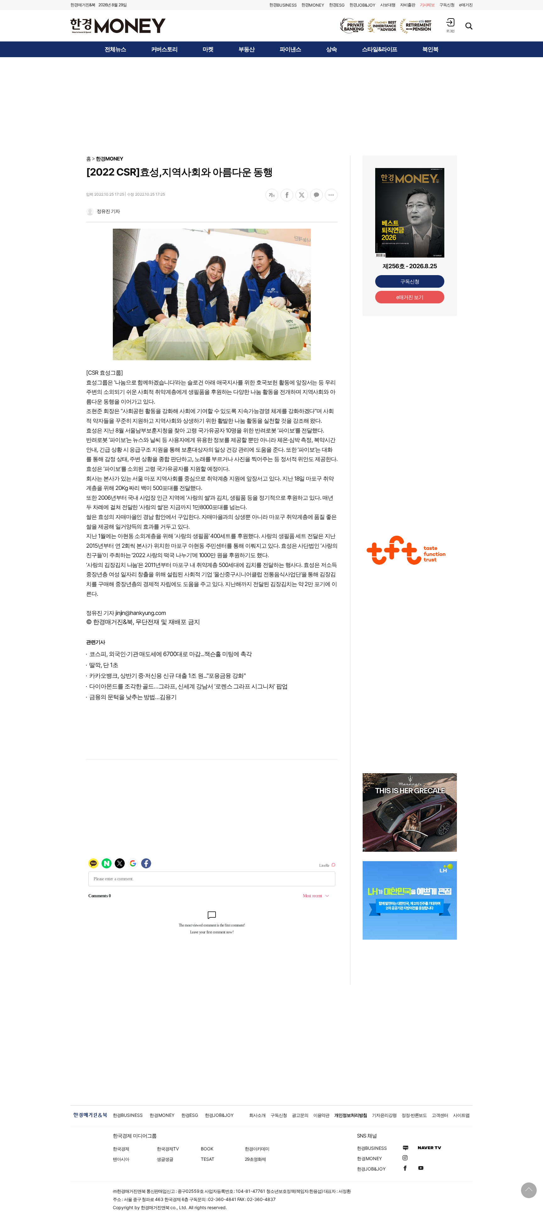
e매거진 (466, 4)
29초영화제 (255, 1159)
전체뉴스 (115, 49)
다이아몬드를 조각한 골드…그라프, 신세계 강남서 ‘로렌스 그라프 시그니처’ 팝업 (188, 686)
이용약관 (321, 1115)
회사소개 (257, 1115)
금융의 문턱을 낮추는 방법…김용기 (133, 697)
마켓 (208, 49)
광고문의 (300, 1115)
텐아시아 (121, 1159)
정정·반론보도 (414, 1115)
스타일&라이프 (380, 49)
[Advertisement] (271, 106)
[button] (450, 25)
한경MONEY (109, 158)
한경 (283, 5)
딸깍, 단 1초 (103, 665)
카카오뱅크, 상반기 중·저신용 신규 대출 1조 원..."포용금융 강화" (167, 675)
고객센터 (440, 1115)
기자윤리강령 (384, 1115)
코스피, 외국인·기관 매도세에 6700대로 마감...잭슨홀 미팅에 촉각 (170, 654)
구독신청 (446, 4)
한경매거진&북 (82, 4)
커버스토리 (164, 49)
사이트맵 (461, 1115)
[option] (386, 25)
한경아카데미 (257, 1148)
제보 (427, 4)
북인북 (430, 49)
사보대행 (387, 4)
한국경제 (121, 1148)
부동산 (247, 49)
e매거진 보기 (410, 297)
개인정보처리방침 (350, 1115)
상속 (331, 49)
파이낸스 (290, 49)
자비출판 (407, 4)
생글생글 (165, 1159)
